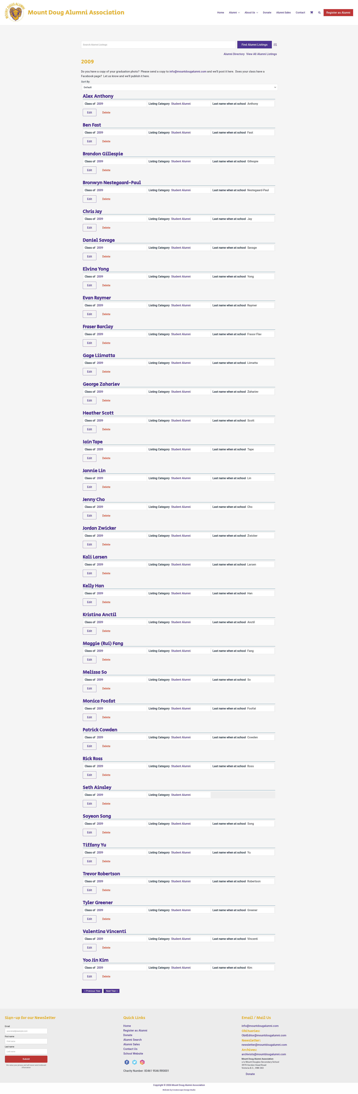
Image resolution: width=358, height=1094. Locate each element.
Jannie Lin (94, 470)
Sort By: (85, 81)
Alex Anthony (98, 96)
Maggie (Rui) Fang (103, 643)
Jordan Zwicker (99, 528)
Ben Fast (92, 125)
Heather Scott (98, 413)
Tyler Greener (98, 902)
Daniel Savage (99, 240)
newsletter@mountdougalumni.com (264, 1044)
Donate (267, 12)
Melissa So (95, 672)
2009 (100, 103)
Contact (300, 12)
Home (220, 12)
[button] (238, 12)
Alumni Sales (283, 12)
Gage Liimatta (99, 355)
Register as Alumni (135, 1030)
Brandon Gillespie (103, 153)
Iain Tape (93, 441)
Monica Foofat (99, 701)
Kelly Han (93, 585)
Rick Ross (93, 758)
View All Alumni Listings (261, 54)
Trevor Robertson (101, 873)
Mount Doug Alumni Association (76, 12)
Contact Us (130, 1049)
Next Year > (112, 991)
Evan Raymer (97, 297)
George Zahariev (101, 384)
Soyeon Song (97, 816)
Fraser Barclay (98, 326)
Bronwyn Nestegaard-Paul (112, 182)
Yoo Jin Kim (96, 960)
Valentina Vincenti (104, 931)
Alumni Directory (234, 54)
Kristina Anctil (99, 614)
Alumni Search (132, 1039)
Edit (89, 112)
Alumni (233, 12)
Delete (106, 112)
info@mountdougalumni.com (187, 71)
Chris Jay (92, 211)
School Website (133, 1053)
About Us (250, 12)
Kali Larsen (95, 557)
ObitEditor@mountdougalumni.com (264, 1035)
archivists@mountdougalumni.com (264, 1054)
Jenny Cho (94, 499)
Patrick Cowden (100, 729)
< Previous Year (92, 991)
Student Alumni (181, 103)
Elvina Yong (96, 269)
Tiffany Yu (94, 845)
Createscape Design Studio (183, 1090)
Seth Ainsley (97, 787)
